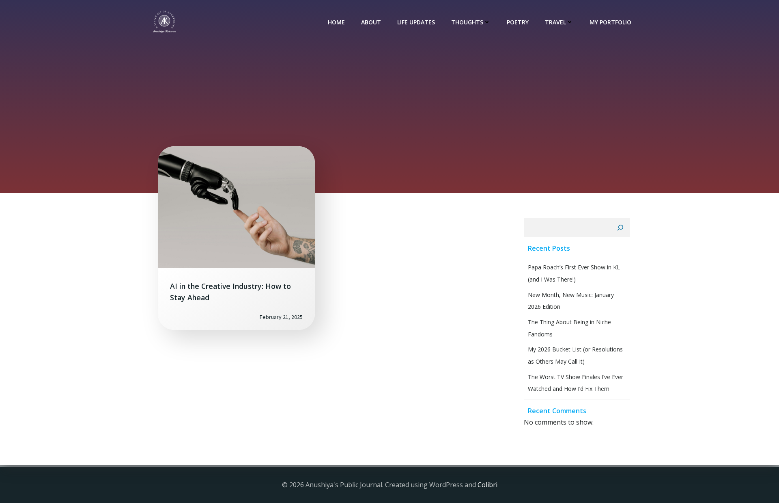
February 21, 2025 (281, 317)
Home (336, 22)
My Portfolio (610, 22)
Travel (555, 22)
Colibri (487, 484)
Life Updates (416, 22)
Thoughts (467, 22)
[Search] (620, 227)
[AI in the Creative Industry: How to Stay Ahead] (236, 206)
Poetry (518, 22)
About (371, 22)
